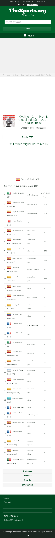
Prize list (27, 480)
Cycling (15, 75)
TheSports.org (27, 11)
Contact (7, 502)
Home (8, 75)
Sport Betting (14, 2)
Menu (30, 35)
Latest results (40, 2)
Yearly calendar (28, 2)
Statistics (27, 471)
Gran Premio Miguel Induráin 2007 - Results (36, 75)
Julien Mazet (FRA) (18, 407)
